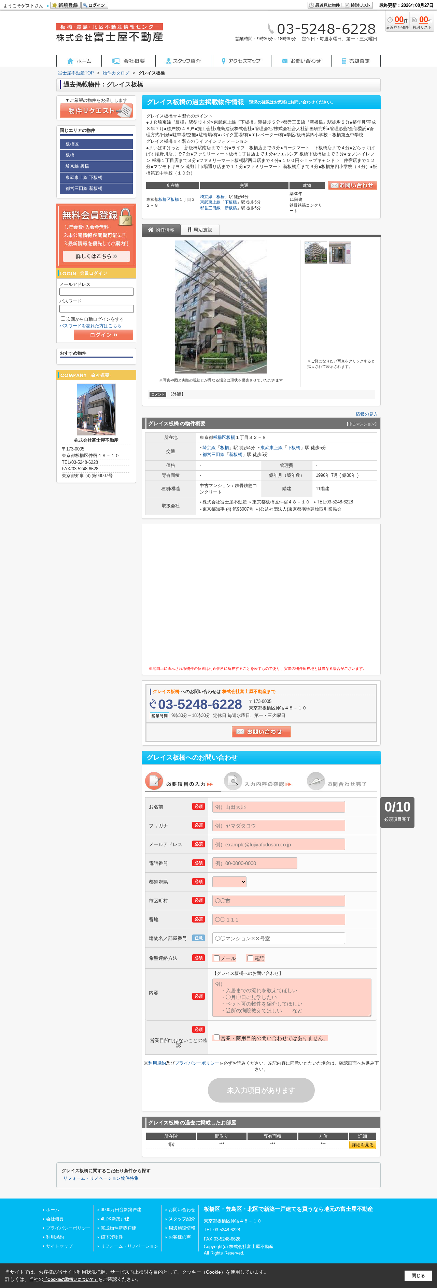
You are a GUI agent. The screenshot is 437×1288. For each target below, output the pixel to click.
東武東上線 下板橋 (84, 177)
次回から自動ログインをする (95, 319)
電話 (259, 958)
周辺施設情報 (182, 1228)
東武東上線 (210, 202)
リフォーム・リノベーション (129, 1246)
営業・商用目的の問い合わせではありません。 (274, 1038)
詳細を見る (363, 1144)
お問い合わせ (182, 1209)
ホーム (52, 1209)
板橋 (175, 199)
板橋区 (164, 199)
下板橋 (231, 202)
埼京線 (206, 196)
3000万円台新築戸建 (121, 1209)
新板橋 (231, 208)
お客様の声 (180, 1236)
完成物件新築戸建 (118, 1228)
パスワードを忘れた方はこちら (90, 325)
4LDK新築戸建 (115, 1218)
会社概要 (55, 1218)
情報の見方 (367, 414)
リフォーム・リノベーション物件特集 (101, 1178)
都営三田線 (210, 208)
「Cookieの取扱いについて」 (70, 1279)
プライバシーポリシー (197, 1063)
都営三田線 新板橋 (84, 188)
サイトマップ (59, 1246)
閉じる (418, 1275)
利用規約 (157, 1063)
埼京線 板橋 (77, 166)
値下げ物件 (112, 1236)
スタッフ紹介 (182, 1218)
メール (228, 958)
